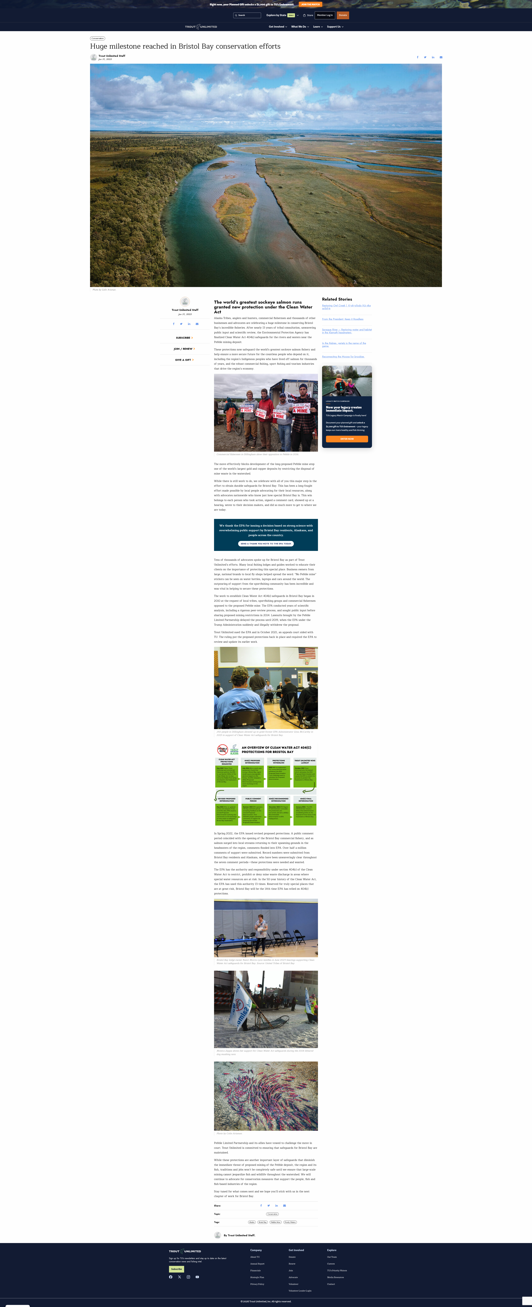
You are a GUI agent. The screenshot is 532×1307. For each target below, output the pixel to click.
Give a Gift (183, 360)
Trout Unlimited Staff (112, 56)
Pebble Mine (275, 1222)
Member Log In (325, 15)
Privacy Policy (257, 1284)
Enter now (347, 439)
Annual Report (257, 1263)
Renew (292, 1263)
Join (291, 1270)
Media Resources (335, 1277)
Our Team (332, 1257)
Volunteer (293, 1284)
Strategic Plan (257, 1277)
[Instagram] (188, 1277)
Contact (331, 1284)
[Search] (236, 15)
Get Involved (276, 27)
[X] (179, 1277)
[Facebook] (170, 1277)
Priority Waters (290, 1222)
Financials (255, 1270)
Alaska (251, 1222)
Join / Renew (183, 349)
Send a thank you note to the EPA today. (266, 543)
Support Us (334, 27)
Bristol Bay (263, 1222)
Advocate (293, 1277)
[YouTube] (197, 1277)
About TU (255, 1257)
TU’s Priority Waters (337, 1270)
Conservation (98, 38)
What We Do (298, 27)
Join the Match (310, 4)
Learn (316, 27)
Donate (343, 15)
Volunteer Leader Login (300, 1290)
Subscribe (183, 338)
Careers (331, 1263)
